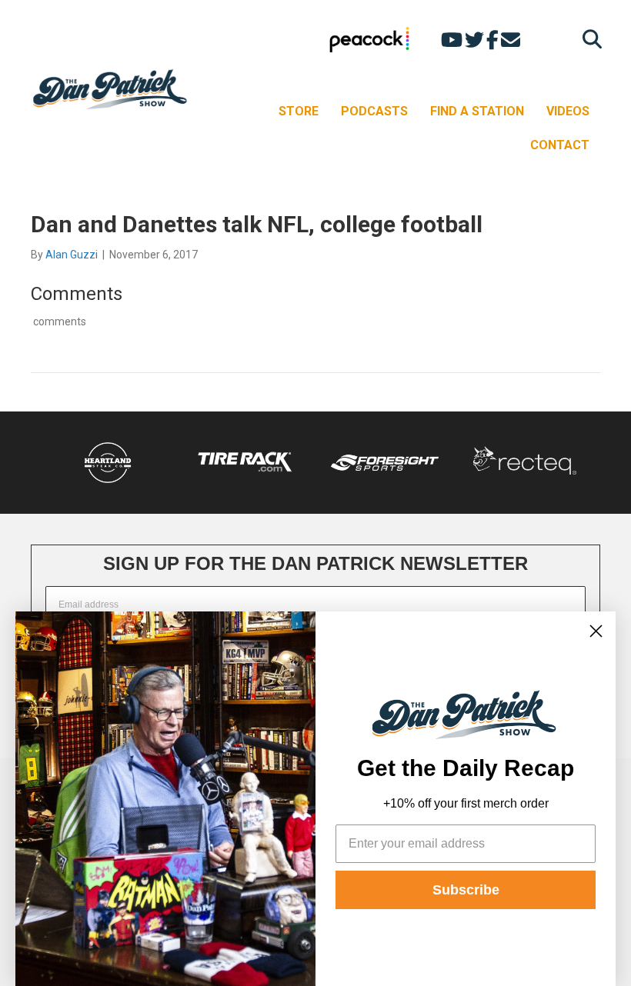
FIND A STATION (477, 111)
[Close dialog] (596, 631)
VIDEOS (567, 111)
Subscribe (465, 890)
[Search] (588, 39)
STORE (299, 111)
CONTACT (559, 145)
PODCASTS (374, 111)
